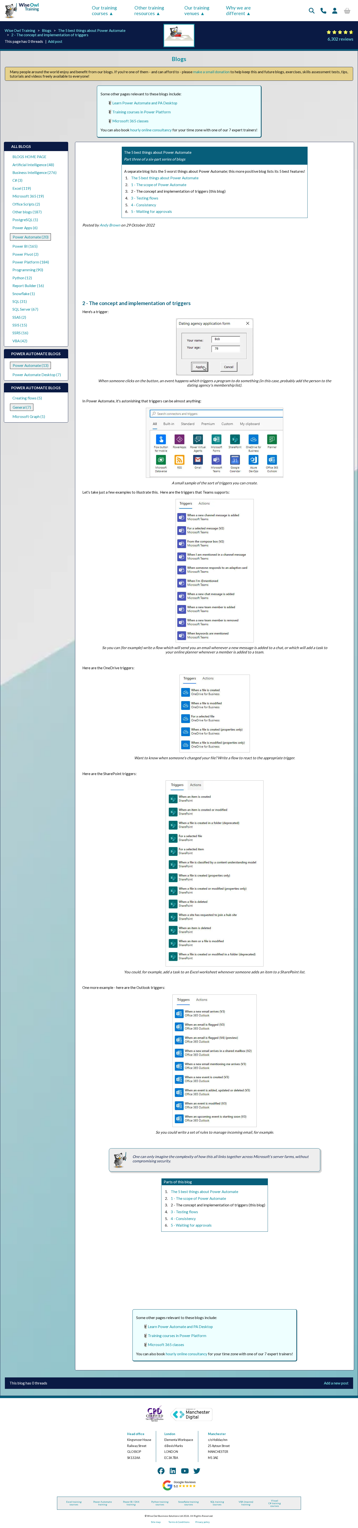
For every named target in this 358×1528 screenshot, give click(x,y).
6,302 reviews (340, 39)
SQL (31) (19, 301)
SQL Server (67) (25, 309)
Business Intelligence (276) (34, 172)
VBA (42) (19, 341)
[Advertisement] (214, 266)
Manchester (217, 1434)
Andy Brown (110, 225)
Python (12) (22, 278)
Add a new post (336, 1383)
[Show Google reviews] (179, 1490)
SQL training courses (217, 1503)
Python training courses (160, 1503)
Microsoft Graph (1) (28, 416)
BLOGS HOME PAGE (29, 156)
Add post (55, 41)
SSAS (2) (19, 317)
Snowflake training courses (188, 1503)
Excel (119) (21, 188)
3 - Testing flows (144, 198)
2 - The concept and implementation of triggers (49, 35)
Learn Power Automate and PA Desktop (144, 103)
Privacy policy (202, 1522)
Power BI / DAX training (131, 1503)
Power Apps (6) (25, 228)
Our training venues (196, 10)
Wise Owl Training (20, 30)
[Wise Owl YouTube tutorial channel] (185, 1471)
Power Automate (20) (30, 237)
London (169, 1434)
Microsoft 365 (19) (28, 196)
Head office (135, 1434)
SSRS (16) (20, 333)
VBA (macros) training (246, 1503)
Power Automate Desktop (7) (36, 374)
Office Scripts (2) (26, 204)
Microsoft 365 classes (130, 121)
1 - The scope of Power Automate (158, 184)
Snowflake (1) (23, 293)
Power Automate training (102, 1503)
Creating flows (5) (27, 398)
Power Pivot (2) (25, 254)
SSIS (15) (19, 325)
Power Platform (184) (30, 262)
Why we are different (238, 10)
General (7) (22, 407)
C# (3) (17, 180)
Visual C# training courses (274, 1503)
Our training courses (104, 10)
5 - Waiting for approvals (151, 211)
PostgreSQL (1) (25, 219)
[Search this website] (312, 10)
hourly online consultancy (151, 130)
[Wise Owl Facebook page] (161, 1471)
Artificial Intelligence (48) (33, 165)
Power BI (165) (25, 246)
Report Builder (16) (28, 285)
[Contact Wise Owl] (323, 10)
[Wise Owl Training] (20, 18)
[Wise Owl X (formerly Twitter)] (196, 1471)
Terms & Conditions (179, 1522)
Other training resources (149, 10)
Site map (155, 1522)
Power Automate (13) (30, 365)
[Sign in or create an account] (334, 10)
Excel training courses (74, 1503)
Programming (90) (27, 270)
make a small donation (211, 72)
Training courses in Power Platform (141, 112)
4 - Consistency (143, 205)
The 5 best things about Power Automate (91, 30)
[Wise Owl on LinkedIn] (173, 1471)
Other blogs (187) (27, 212)
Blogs (46, 30)
